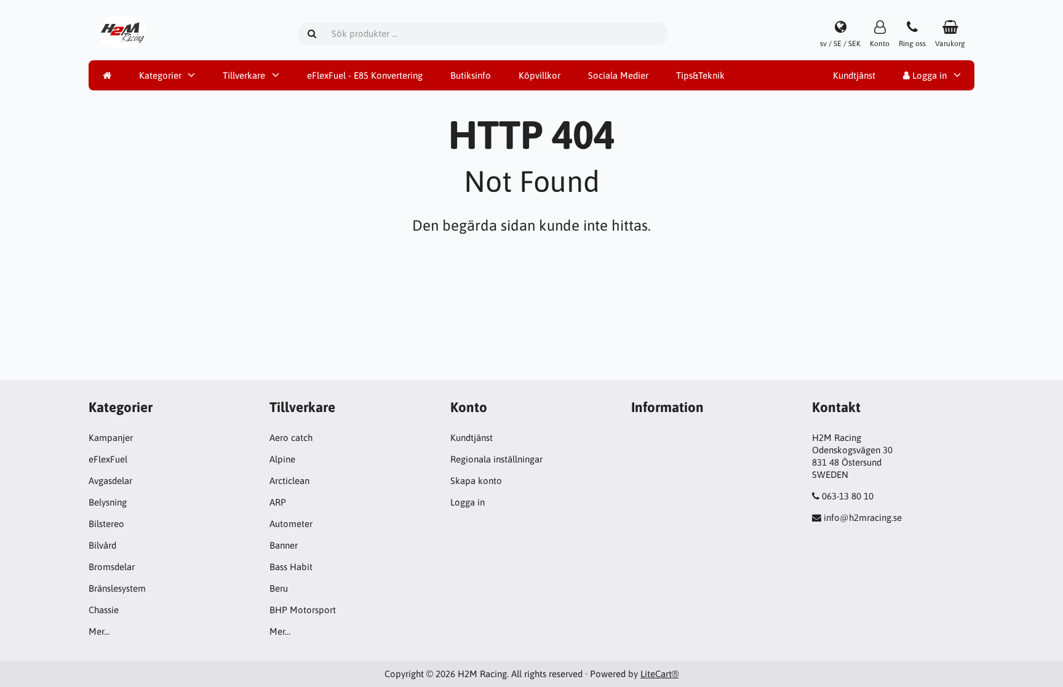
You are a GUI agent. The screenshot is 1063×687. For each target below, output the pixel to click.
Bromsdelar (112, 567)
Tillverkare (244, 75)
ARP (277, 502)
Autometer (291, 523)
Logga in (928, 75)
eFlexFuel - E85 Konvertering (365, 75)
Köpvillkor (539, 75)
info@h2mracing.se (863, 517)
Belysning (108, 502)
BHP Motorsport (302, 610)
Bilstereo (106, 523)
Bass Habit (291, 567)
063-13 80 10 (848, 496)
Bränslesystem (117, 588)
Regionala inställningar (496, 459)
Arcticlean (289, 480)
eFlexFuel (108, 459)
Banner (283, 545)
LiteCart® (659, 674)
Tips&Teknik (700, 75)
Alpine (282, 459)
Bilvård (102, 545)
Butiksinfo (470, 75)
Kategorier (160, 75)
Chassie (104, 610)
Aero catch (291, 437)
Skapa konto (476, 480)
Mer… (99, 631)
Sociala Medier (618, 75)
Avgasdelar (110, 480)
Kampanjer (111, 437)
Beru (278, 588)
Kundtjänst (854, 75)
